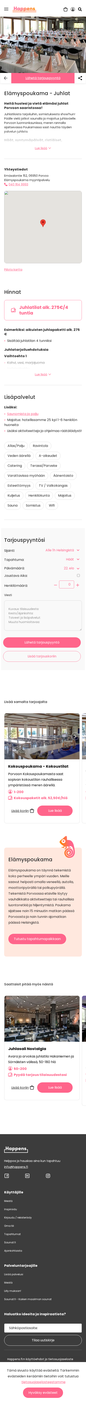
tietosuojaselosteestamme (44, 1382)
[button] (6, 9)
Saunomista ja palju (22, 413)
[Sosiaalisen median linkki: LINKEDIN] (27, 1177)
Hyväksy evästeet (43, 1392)
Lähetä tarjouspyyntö (43, 78)
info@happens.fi (16, 1167)
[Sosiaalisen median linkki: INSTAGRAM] (48, 1177)
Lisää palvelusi (13, 1274)
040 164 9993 (18, 184)
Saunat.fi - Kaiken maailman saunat (28, 1299)
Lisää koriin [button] (20, 810)
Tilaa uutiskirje (43, 1340)
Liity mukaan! (12, 1291)
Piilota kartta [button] (13, 269)
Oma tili (9, 1226)
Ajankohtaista (13, 1250)
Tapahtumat (12, 1234)
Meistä (8, 1201)
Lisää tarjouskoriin (42, 656)
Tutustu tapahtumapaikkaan (37, 938)
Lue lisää (41, 148)
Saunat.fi (10, 1242)
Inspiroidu (10, 1209)
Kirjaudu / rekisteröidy (18, 1217)
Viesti (8, 595)
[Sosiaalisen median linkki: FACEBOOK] (6, 1177)
